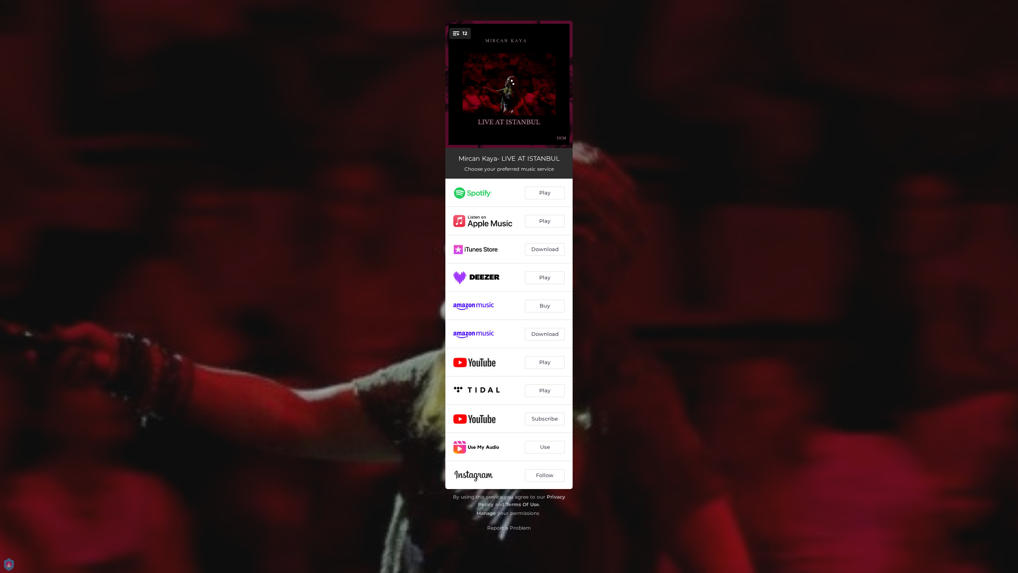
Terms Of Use (522, 504)
